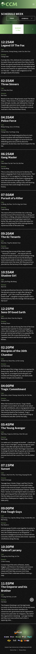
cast (2, 49)
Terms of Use (13, 650)
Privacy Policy (22, 650)
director (3, 55)
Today (12, 18)
